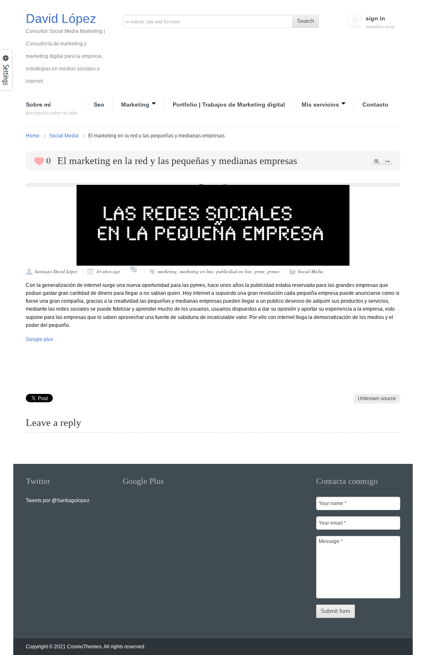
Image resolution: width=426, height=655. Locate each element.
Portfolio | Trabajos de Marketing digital (229, 104)
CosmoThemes (84, 647)
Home (33, 136)
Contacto (375, 104)
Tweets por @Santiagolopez (57, 500)
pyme (260, 271)
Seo (99, 104)
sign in (379, 22)
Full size (377, 161)
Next (386, 161)
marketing (167, 271)
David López (65, 48)
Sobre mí (51, 108)
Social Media (64, 136)
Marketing (135, 104)
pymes (273, 271)
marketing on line (196, 271)
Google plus (39, 339)
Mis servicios (320, 104)
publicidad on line (234, 271)
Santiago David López (56, 271)
